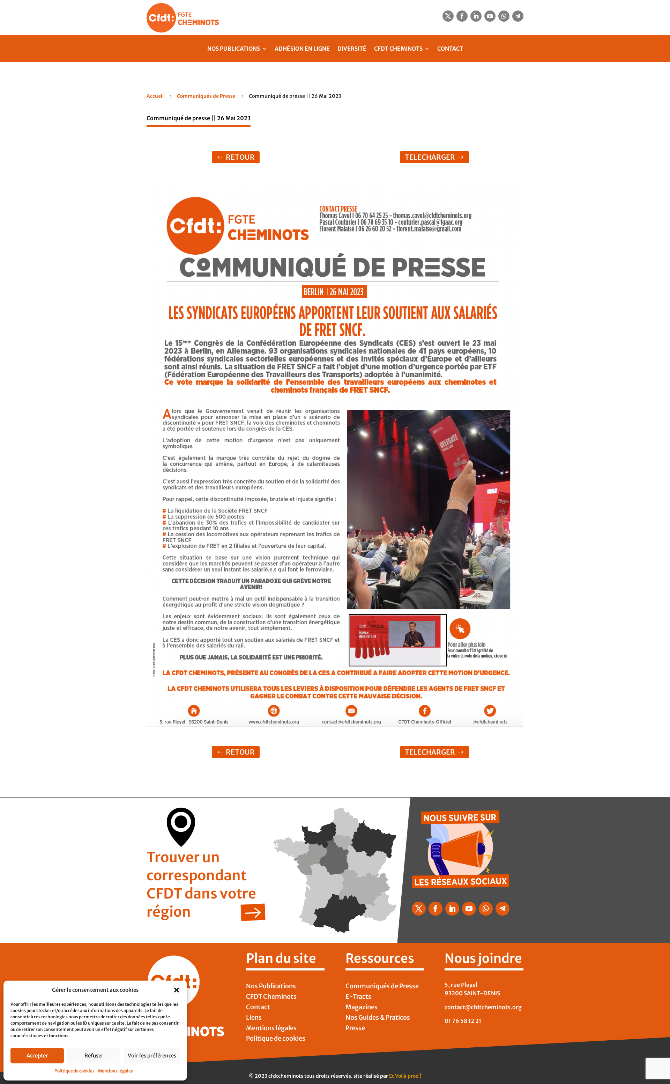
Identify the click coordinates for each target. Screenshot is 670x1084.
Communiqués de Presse (206, 96)
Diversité (351, 48)
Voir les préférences (152, 1055)
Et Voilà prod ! (405, 1076)
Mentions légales (115, 1071)
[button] (176, 990)
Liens (254, 1018)
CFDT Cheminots (398, 48)
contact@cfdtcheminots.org (483, 1007)
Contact (450, 48)
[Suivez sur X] (448, 16)
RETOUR (240, 157)
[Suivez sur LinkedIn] (476, 16)
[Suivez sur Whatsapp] (503, 16)
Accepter (37, 1055)
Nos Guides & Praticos (377, 1018)
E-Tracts (358, 997)
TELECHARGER (430, 157)
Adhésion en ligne (302, 48)
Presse (355, 1029)
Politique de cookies (74, 1071)
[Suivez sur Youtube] (490, 16)
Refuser (93, 1055)
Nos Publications (233, 48)
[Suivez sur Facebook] (462, 16)
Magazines (361, 1008)
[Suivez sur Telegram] (517, 16)
